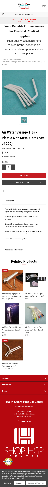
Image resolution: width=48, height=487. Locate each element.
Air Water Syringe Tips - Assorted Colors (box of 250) (34, 330)
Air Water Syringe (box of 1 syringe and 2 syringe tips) (12, 295)
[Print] (3, 190)
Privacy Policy (20, 478)
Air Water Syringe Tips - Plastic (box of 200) (10, 364)
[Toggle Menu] (3, 6)
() (45, 6)
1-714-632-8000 (25, 421)
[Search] (2, 14)
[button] (24, 201)
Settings (7, 483)
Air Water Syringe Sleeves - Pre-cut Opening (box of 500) (12, 330)
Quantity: (5, 162)
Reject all (19, 483)
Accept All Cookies (36, 483)
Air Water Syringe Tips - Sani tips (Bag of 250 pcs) (34, 295)
